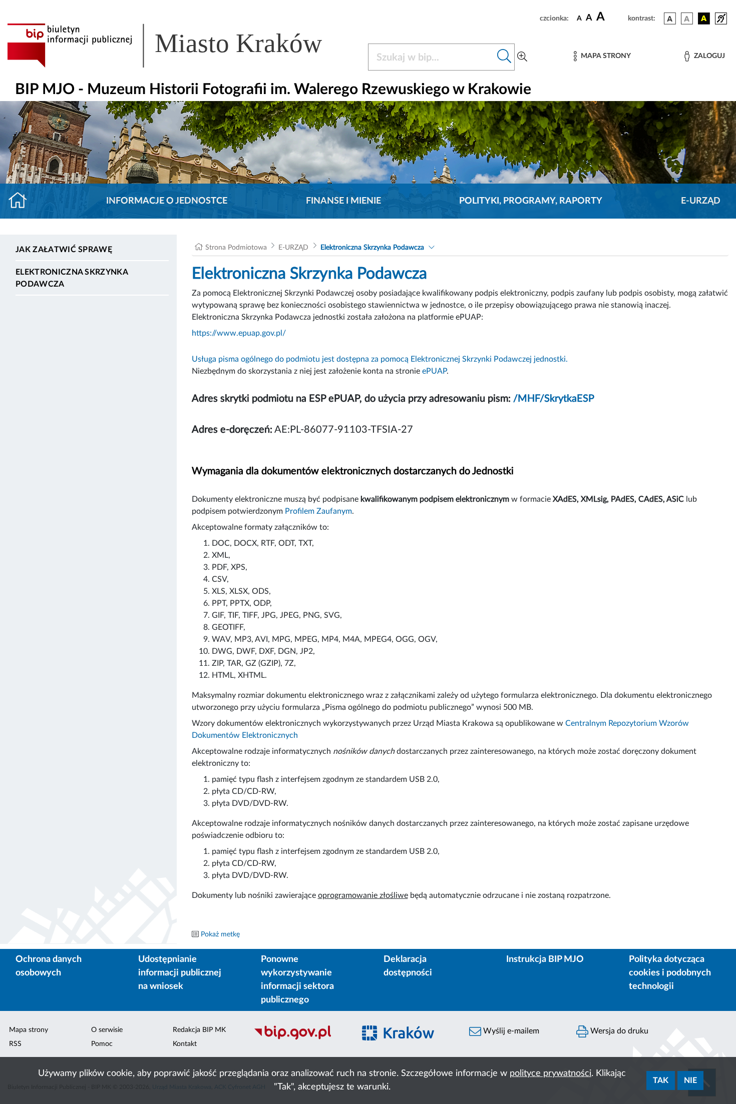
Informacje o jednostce (166, 201)
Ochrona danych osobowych (49, 966)
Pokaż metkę (220, 934)
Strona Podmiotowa (236, 247)
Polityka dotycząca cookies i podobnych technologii (670, 973)
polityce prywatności (550, 1073)
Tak (660, 1080)
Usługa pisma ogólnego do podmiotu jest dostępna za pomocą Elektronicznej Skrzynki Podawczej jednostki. (380, 359)
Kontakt (185, 1043)
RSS (15, 1043)
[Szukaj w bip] (504, 57)
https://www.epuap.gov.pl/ (239, 333)
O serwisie (107, 1029)
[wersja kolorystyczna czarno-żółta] (703, 18)
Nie (690, 1080)
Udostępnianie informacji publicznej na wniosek (179, 973)
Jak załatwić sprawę (64, 250)
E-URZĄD (700, 201)
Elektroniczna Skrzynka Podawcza (72, 278)
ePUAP (434, 371)
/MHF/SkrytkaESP (553, 399)
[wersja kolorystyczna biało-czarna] (686, 18)
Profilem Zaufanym (318, 511)
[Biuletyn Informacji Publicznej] (299, 1038)
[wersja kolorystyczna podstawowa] (669, 18)
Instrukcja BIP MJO (545, 959)
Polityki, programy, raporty (530, 201)
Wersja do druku (618, 1031)
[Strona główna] (22, 201)
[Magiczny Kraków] (406, 1038)
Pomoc (102, 1043)
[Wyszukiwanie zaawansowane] (522, 57)
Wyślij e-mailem (510, 1031)
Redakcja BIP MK (199, 1029)
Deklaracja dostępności (408, 966)
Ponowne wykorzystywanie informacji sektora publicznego (297, 979)
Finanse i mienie (343, 201)
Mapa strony (28, 1029)
